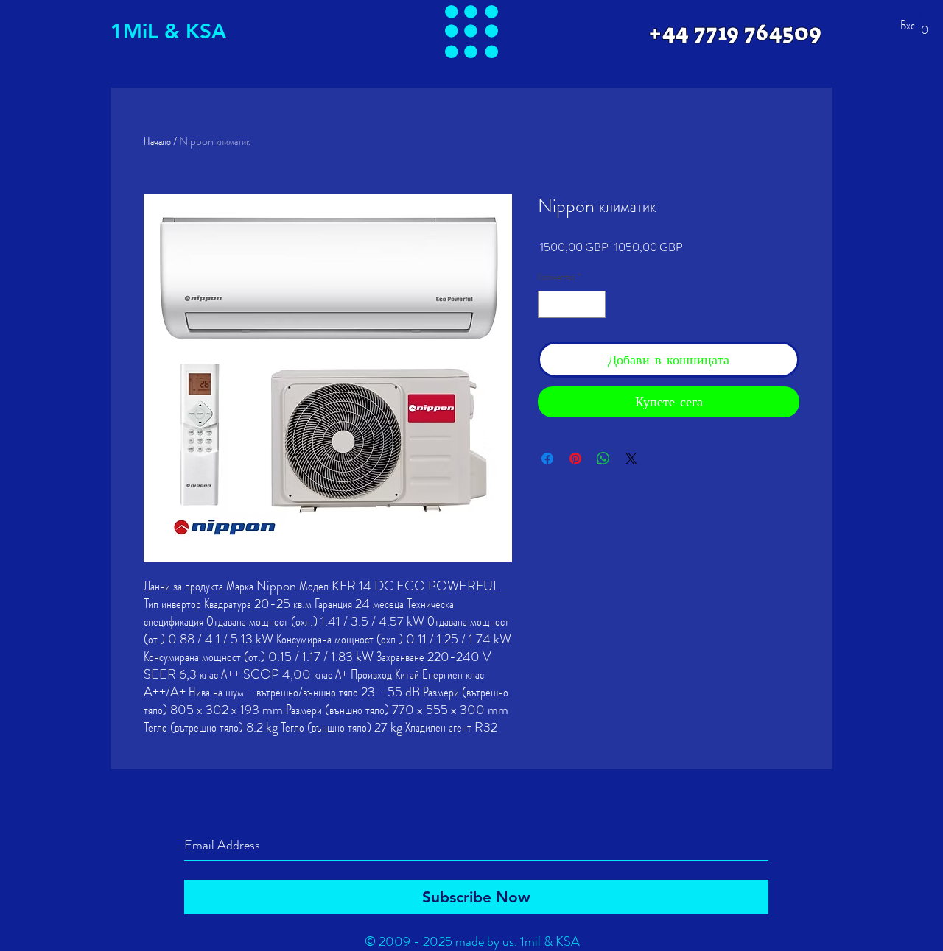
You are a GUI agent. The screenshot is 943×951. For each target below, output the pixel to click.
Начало (157, 140)
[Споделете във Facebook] (547, 458)
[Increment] (594, 304)
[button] (471, 31)
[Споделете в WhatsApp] (603, 458)
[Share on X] (631, 458)
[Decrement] (549, 304)
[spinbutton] (571, 304)
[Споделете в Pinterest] (575, 458)
